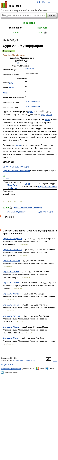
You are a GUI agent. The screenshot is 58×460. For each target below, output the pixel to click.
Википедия (29, 23)
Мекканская (29, 69)
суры (11, 83)
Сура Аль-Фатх (10, 338)
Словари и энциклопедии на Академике (24, 10)
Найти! (52, 15)
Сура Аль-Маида (11, 294)
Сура (27, 183)
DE (43, 2)
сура (43, 114)
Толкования (15, 28)
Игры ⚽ (42, 32)
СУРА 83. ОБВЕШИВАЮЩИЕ (16, 167)
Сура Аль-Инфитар (32, 101)
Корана (49, 114)
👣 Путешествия (7, 365)
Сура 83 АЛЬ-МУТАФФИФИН (16, 170)
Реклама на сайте (30, 360)
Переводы (42, 28)
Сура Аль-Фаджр (45, 212)
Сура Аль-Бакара (11, 261)
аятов (11, 88)
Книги (16, 32)
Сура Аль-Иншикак (32, 106)
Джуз (5, 93)
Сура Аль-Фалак (11, 283)
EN (38, 2)
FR (54, 2)
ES (49, 2)
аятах (18, 145)
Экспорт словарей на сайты (11, 368)
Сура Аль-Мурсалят (16, 212)
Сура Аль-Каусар (11, 316)
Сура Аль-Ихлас (11, 272)
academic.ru (11, 4)
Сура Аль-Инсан (11, 305)
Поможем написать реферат (28, 208)
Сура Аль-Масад (11, 327)
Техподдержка (18, 360)
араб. (30, 111)
